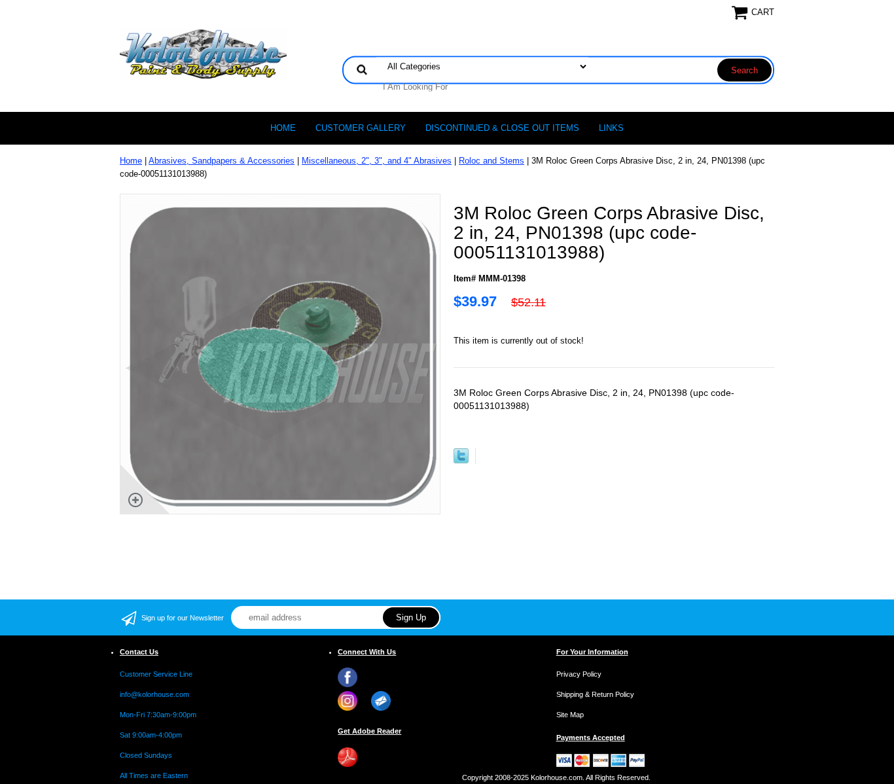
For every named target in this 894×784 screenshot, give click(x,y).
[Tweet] (461, 460)
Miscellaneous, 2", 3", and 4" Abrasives (377, 161)
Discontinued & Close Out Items (502, 128)
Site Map (570, 715)
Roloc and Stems (491, 161)
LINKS (611, 128)
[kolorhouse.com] (203, 53)
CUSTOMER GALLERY (360, 128)
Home (283, 128)
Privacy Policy (578, 674)
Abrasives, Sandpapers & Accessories (222, 161)
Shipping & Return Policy (595, 694)
